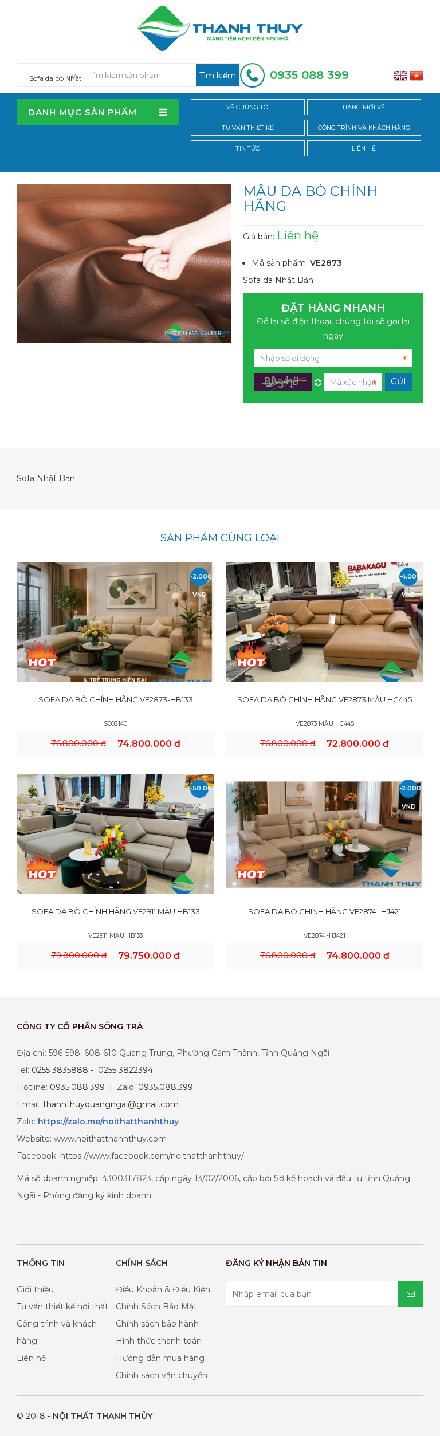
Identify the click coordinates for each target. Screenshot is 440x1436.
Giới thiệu (35, 1289)
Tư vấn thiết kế (248, 128)
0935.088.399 (77, 1087)
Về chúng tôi (248, 107)
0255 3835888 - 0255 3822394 (92, 1070)
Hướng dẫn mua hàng (160, 1358)
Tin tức (248, 148)
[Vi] (416, 75)
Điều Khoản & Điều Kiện (163, 1289)
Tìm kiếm (217, 75)
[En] (400, 75)
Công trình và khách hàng (364, 128)
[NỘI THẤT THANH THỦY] (220, 27)
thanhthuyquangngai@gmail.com (111, 1104)
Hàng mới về (364, 107)
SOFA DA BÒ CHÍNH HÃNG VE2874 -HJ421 (324, 911)
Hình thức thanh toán (159, 1341)
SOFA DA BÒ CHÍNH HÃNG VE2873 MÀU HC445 (324, 699)
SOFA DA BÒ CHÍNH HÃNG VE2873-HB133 (115, 699)
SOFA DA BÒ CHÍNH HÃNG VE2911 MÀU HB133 (116, 911)
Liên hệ (364, 148)
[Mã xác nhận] (318, 380)
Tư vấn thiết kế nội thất (62, 1306)
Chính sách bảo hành (157, 1324)
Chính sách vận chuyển (161, 1375)
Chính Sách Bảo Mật (156, 1306)
